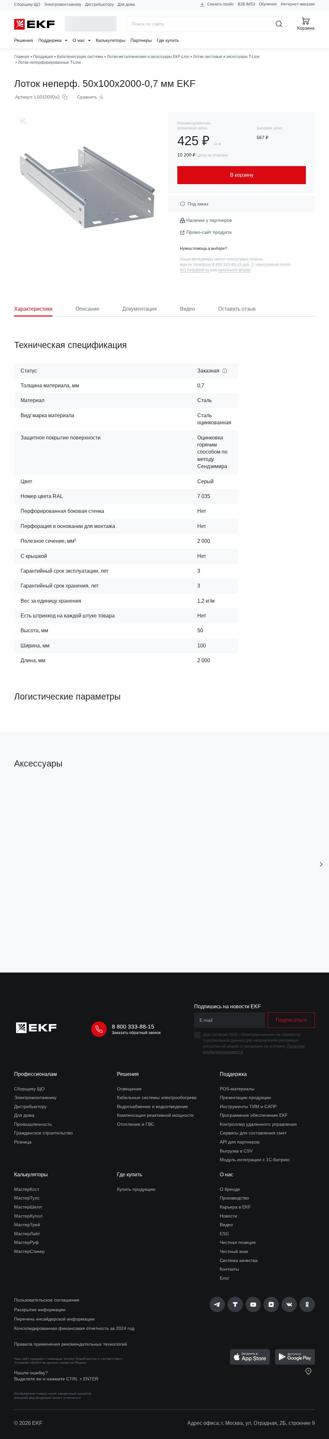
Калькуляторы (110, 40)
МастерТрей (27, 1224)
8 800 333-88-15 (133, 1026)
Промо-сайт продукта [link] (209, 232)
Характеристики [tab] (33, 309)
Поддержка (50, 40)
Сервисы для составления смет (253, 1132)
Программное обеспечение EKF (254, 1115)
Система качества (239, 1260)
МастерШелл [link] (28, 1206)
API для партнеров (239, 1141)
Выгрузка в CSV (236, 1150)
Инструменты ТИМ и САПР (248, 1106)
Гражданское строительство (43, 1132)
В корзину (67, 931)
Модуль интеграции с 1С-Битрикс (255, 1159)
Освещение (129, 1088)
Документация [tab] (139, 309)
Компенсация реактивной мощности (155, 1115)
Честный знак (234, 1251)
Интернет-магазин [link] (298, 4)
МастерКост (26, 1189)
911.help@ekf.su (194, 270)
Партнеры (141, 40)
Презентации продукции (245, 1097)
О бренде (230, 1189)
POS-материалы (237, 1088)
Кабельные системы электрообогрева (157, 1097)
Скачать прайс (220, 4)
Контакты (229, 1269)
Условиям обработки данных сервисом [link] (44, 1362)
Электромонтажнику (62, 4)
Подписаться (291, 1020)
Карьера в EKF (235, 1206)
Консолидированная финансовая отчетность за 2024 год (74, 1328)
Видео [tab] (187, 309)
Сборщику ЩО (27, 4)
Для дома (126, 4)
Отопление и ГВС (135, 1124)
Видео (226, 1224)
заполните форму (234, 270)
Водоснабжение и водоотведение (152, 1106)
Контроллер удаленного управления (258, 1124)
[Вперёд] (321, 864)
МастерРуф (26, 1242)
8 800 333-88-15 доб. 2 (232, 264)
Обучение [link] (268, 4)
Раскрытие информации (40, 1309)
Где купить (168, 40)
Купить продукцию (136, 1189)
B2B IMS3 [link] (246, 4)
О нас (79, 40)
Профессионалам (35, 1074)
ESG (224, 1233)
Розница (22, 1141)
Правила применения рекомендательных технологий (70, 1344)
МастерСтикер (29, 1251)
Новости (228, 1215)
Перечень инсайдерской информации (54, 1318)
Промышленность (33, 1124)
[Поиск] (279, 24)
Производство (234, 1197)
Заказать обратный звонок (136, 1032)
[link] (217, 1304)
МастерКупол (28, 1215)
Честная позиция (238, 1242)
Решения (23, 40)
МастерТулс (27, 1197)
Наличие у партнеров (209, 220)
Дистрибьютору (99, 4)
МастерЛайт (27, 1233)
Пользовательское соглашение (46, 1300)
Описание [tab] (87, 309)
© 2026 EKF (28, 1423)
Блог (224, 1278)
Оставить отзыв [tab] (237, 309)
